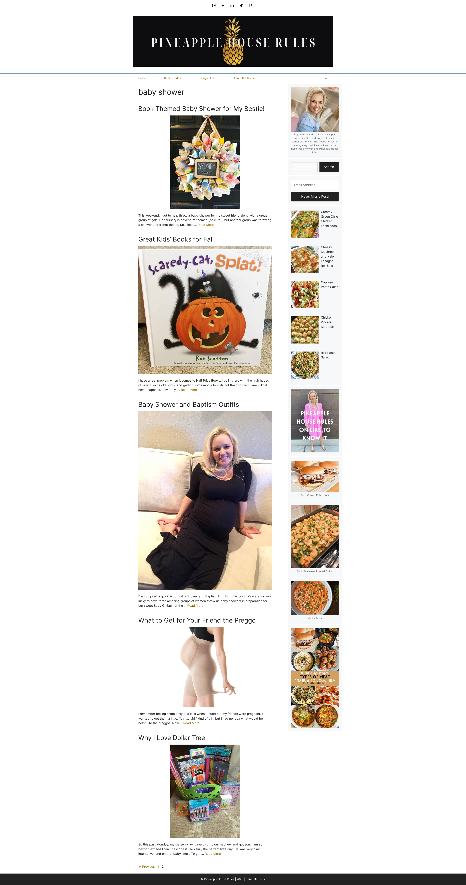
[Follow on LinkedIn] (232, 5)
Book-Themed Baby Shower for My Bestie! (201, 108)
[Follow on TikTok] (241, 5)
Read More (206, 225)
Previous (146, 866)
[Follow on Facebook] (223, 5)
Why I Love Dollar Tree (171, 737)
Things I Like (207, 78)
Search (329, 167)
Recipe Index (172, 78)
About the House (244, 78)
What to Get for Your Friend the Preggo (197, 620)
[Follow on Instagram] (214, 5)
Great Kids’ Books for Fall (176, 239)
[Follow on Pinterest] (250, 5)
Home (142, 78)
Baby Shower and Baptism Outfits (188, 404)
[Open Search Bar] (326, 78)
